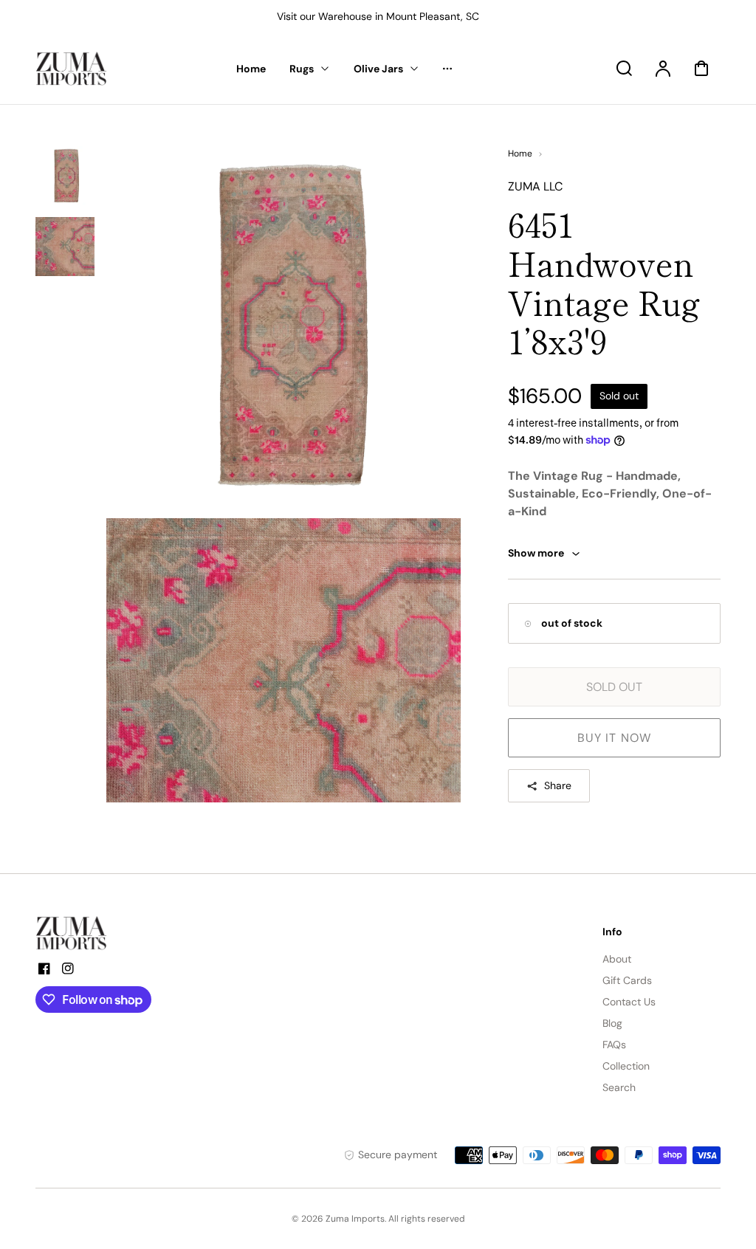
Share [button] (557, 785)
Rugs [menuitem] (301, 68)
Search (619, 1087)
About (616, 959)
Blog (612, 1023)
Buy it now (614, 738)
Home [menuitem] (251, 68)
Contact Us (629, 1001)
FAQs (614, 1044)
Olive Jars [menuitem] (378, 68)
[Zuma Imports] (109, 933)
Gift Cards (627, 980)
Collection (626, 1066)
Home (520, 153)
